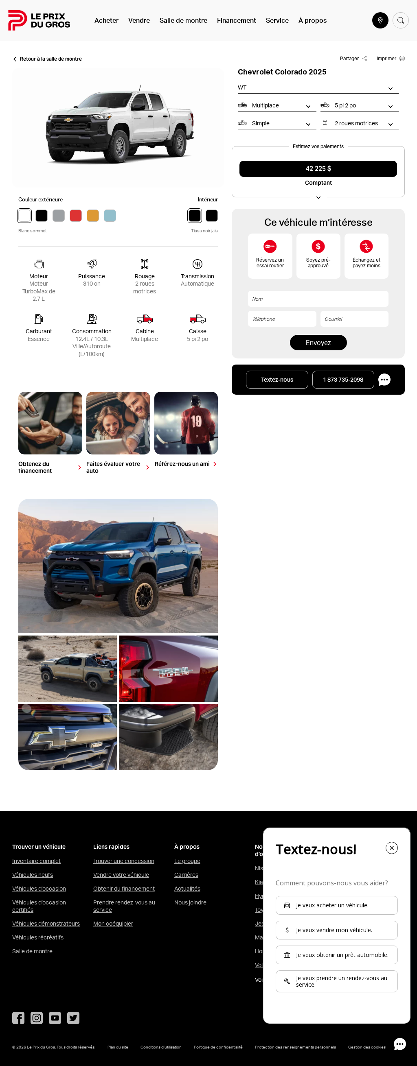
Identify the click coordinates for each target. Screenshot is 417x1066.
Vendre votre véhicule (121, 875)
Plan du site (118, 1046)
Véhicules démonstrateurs (46, 923)
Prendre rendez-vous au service (124, 906)
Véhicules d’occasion (39, 888)
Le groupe (187, 861)
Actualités (187, 888)
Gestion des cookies (367, 1046)
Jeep (261, 923)
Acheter (106, 20)
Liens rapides (111, 846)
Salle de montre (183, 20)
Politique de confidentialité (218, 1046)
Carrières (186, 875)
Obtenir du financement (124, 888)
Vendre (139, 20)
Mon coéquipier (113, 923)
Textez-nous (277, 379)
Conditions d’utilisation (161, 1046)
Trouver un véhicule (39, 846)
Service (277, 20)
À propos (312, 20)
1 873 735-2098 (343, 379)
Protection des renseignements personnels (295, 1046)
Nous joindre (190, 902)
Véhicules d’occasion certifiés (39, 906)
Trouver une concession (123, 861)
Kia (259, 882)
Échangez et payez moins (366, 262)
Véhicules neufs (32, 875)
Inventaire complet (36, 861)
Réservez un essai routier (270, 262)
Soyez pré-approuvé (318, 262)
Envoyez (318, 342)
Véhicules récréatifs (38, 937)
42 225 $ (318, 169)
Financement (236, 20)
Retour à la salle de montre (51, 59)
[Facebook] (18, 1018)
